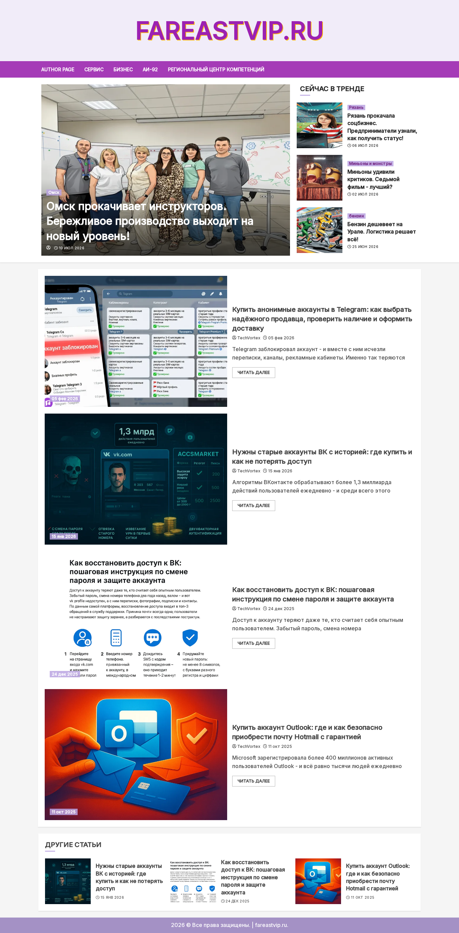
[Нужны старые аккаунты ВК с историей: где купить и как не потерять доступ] (136, 479)
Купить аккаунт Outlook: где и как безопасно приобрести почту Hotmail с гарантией (378, 877)
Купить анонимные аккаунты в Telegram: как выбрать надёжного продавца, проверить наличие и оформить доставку (322, 318)
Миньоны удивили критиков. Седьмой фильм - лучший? (373, 179)
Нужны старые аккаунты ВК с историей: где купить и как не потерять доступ (129, 877)
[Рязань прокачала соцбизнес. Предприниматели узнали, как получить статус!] (319, 125)
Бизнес (123, 69)
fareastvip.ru (229, 30)
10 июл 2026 (71, 248)
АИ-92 (150, 69)
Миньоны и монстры (370, 163)
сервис (93, 69)
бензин (356, 215)
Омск (53, 192)
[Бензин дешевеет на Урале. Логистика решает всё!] (319, 230)
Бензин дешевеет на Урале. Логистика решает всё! (381, 232)
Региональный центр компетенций (216, 69)
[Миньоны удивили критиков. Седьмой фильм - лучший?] (319, 178)
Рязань (356, 107)
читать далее (254, 372)
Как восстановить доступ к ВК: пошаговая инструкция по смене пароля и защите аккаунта (253, 877)
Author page (57, 69)
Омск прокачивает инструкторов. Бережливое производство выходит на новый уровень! (150, 221)
